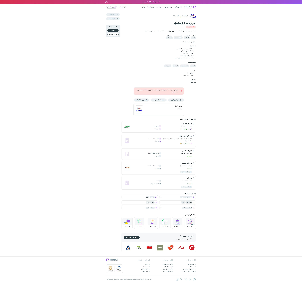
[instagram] (177, 279)
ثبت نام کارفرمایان (167, 269)
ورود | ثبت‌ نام (110, 7)
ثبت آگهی (112, 30)
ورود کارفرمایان (168, 267)
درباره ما (146, 264)
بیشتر (143, 7)
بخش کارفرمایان (123, 7)
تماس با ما (145, 267)
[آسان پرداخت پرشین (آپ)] (183, 247)
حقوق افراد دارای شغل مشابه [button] (189, 42)
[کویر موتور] (130, 247)
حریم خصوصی (145, 271)
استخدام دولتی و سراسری (188, 271)
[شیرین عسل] (161, 247)
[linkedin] (190, 279)
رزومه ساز (159, 7)
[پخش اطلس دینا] (193, 247)
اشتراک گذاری (111, 19)
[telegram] (185, 279)
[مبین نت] (151, 247)
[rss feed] (194, 279)
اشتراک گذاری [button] (158, 100)
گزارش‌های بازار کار (167, 271)
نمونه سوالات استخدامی (188, 269)
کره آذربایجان (185, 16)
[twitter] (181, 279)
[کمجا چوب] (172, 247)
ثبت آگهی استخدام (132, 237)
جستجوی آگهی (178, 7)
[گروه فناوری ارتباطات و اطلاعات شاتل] (140, 247)
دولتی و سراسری (168, 7)
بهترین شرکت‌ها (150, 7)
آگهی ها (176, 16)
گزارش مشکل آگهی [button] (140, 100)
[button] (176, 100)
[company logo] (139, 109)
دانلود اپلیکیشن (144, 269)
